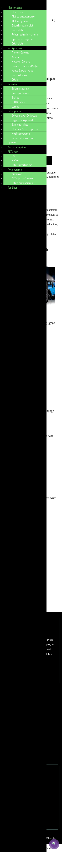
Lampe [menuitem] (15, 106)
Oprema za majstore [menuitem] (22, 39)
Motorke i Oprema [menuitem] (21, 61)
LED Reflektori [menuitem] (19, 102)
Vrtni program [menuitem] (15, 48)
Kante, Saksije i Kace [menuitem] (22, 70)
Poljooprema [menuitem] (14, 111)
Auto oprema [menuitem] (15, 169)
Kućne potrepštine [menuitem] (17, 147)
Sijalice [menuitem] (15, 97)
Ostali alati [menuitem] (17, 43)
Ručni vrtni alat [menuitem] (20, 75)
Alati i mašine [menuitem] (15, 7)
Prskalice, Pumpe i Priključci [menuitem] (26, 66)
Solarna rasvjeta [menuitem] (20, 88)
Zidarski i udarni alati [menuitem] (23, 25)
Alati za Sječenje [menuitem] (20, 21)
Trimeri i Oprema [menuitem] (20, 52)
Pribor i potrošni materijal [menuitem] (25, 34)
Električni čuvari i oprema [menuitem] (25, 129)
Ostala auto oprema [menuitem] (22, 183)
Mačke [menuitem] (15, 160)
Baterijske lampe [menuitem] (20, 93)
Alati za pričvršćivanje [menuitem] (23, 16)
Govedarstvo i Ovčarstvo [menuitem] (24, 115)
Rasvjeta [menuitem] (12, 84)
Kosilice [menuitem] (15, 57)
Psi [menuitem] (13, 156)
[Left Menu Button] (3, 3)
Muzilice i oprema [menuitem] (21, 133)
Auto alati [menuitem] (17, 174)
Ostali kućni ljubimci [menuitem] (22, 165)
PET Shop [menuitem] (13, 151)
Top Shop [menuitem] (13, 187)
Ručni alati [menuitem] (17, 30)
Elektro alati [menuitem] (18, 12)
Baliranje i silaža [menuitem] (20, 124)
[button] (53, 20)
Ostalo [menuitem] (15, 79)
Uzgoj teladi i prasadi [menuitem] (22, 120)
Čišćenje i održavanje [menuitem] (22, 178)
